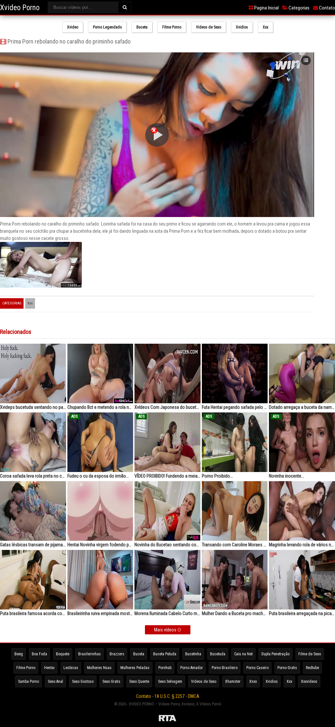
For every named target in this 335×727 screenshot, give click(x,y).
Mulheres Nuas (99, 667)
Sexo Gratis (111, 681)
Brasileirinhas (89, 654)
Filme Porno (171, 27)
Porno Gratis (287, 667)
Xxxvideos (309, 681)
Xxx (265, 27)
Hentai (49, 667)
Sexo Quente (139, 681)
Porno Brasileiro (225, 667)
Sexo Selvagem (170, 681)
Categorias (298, 8)
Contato (326, 8)
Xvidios (242, 27)
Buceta (142, 27)
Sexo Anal (55, 681)
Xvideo (72, 27)
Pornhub (164, 667)
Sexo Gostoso (83, 681)
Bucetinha (193, 654)
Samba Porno (28, 681)
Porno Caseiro (257, 667)
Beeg (18, 654)
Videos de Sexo (208, 27)
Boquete (62, 654)
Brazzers (117, 654)
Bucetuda (217, 654)
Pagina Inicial (266, 8)
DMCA (193, 696)
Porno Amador (191, 667)
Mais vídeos (165, 629)
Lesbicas (70, 667)
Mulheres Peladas (135, 667)
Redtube (312, 667)
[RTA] (167, 719)
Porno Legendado (107, 27)
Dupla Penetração (275, 654)
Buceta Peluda (164, 654)
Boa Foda (39, 654)
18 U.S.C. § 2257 (169, 696)
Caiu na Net (243, 654)
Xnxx (253, 681)
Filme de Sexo (309, 654)
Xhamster (232, 681)
